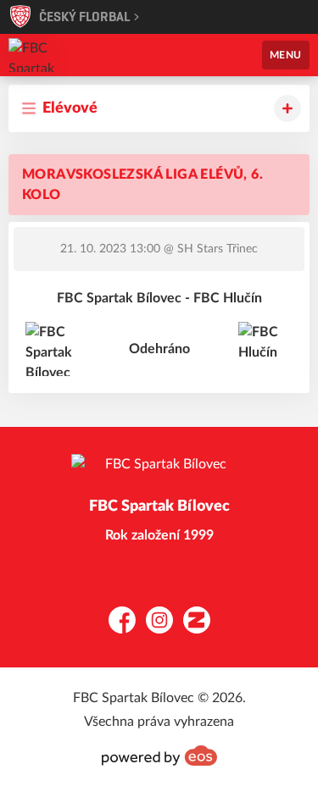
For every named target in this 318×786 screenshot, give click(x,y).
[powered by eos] (159, 755)
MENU (286, 55)
